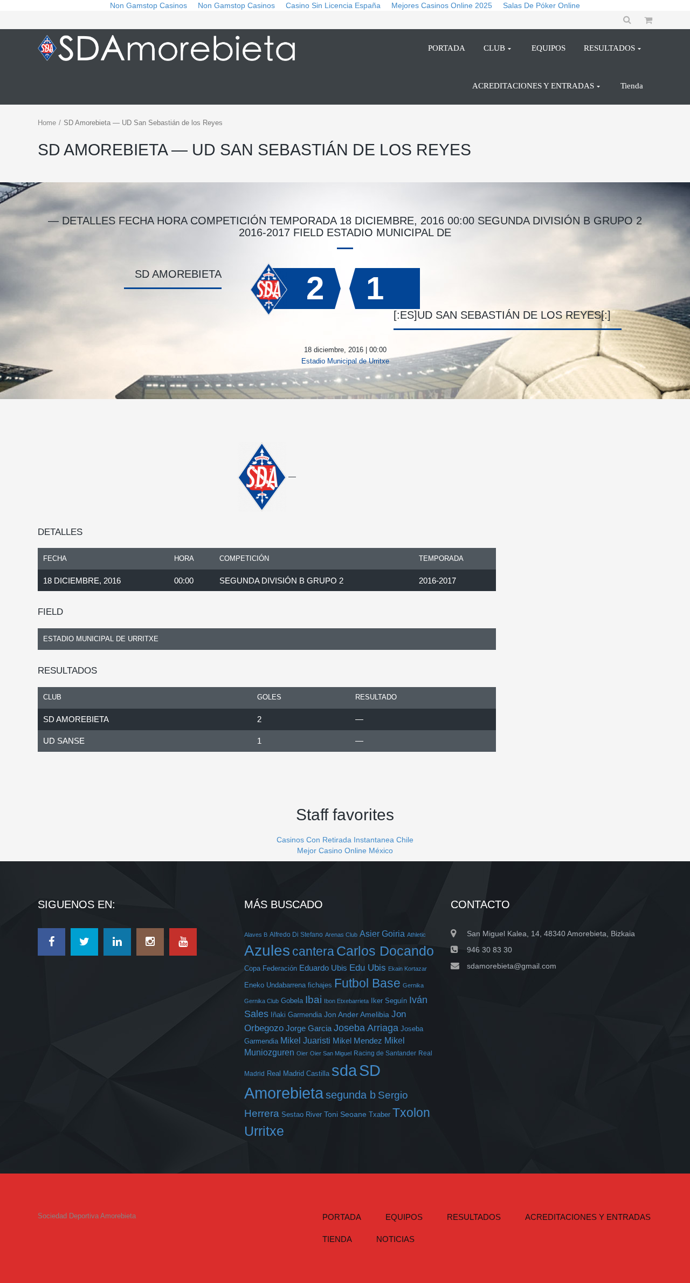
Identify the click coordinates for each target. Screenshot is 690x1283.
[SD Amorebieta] (171, 48)
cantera (313, 951)
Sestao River (301, 1115)
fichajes (320, 985)
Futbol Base (367, 983)
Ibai (313, 999)
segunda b (351, 1095)
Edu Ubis (367, 968)
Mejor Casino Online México (345, 850)
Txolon (411, 1113)
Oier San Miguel (330, 1053)
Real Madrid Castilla (298, 1073)
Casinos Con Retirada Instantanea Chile (345, 839)
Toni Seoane (345, 1114)
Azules (267, 950)
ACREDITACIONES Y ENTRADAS (588, 1217)
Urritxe (264, 1130)
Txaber (379, 1115)
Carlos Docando (385, 950)
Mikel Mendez (357, 1041)
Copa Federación (270, 968)
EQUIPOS (404, 1217)
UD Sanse (64, 740)
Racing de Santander (385, 1052)
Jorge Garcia (309, 1028)
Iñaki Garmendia (296, 1015)
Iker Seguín (389, 1001)
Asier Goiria (382, 933)
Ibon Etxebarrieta (346, 1001)
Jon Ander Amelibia (356, 1014)
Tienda (337, 1239)
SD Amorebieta (76, 719)
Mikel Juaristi (305, 1040)
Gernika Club (261, 1001)
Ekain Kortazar (407, 968)
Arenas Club (341, 934)
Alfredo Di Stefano (296, 934)
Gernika (413, 985)
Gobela (292, 1001)
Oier (302, 1053)
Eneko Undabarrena (275, 985)
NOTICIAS (395, 1239)
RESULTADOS (474, 1217)
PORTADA (341, 1217)
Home (47, 123)
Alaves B (255, 934)
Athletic (416, 934)
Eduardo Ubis (323, 968)
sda (344, 1070)
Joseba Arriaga (366, 1028)
